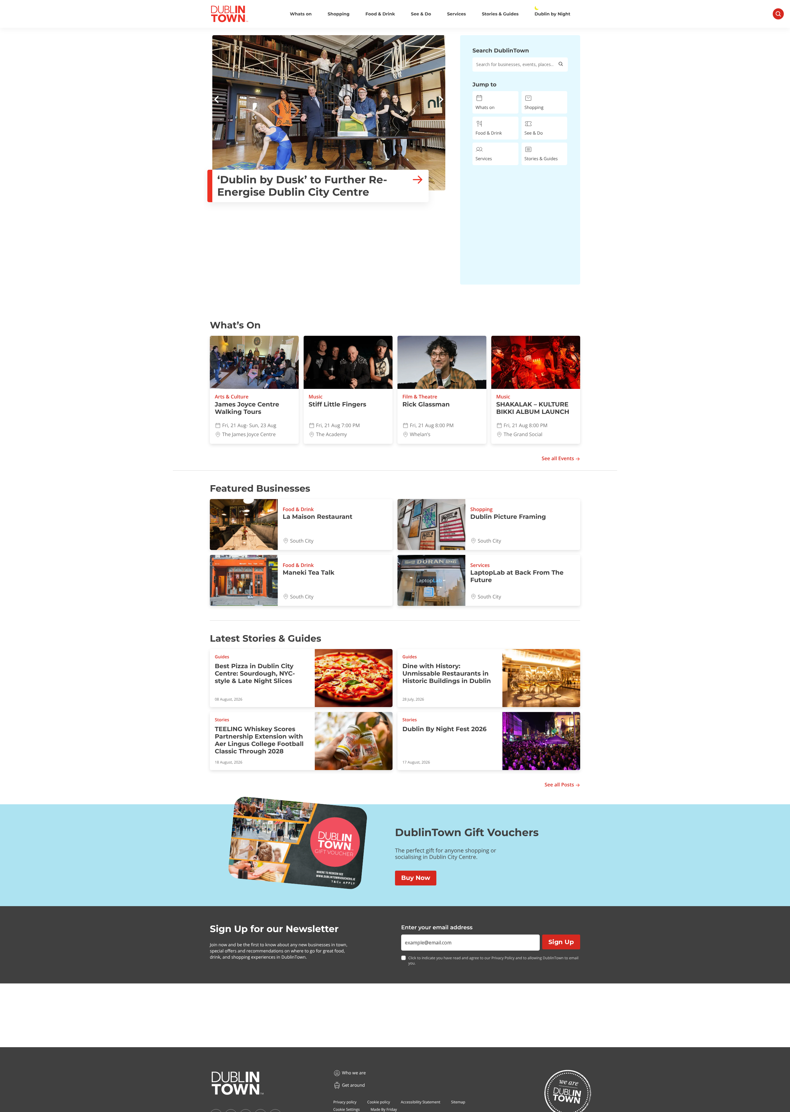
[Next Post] (441, 100)
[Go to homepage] (237, 1083)
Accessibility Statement (420, 1102)
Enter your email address (436, 927)
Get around (353, 1085)
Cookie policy (378, 1102)
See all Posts (559, 785)
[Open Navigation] (778, 13)
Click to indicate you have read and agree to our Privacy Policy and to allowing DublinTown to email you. (493, 961)
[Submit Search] (561, 64)
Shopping (339, 14)
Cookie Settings (346, 1109)
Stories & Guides (500, 14)
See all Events (558, 458)
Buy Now (415, 878)
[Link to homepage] (229, 14)
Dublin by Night (552, 14)
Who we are (354, 1073)
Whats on (301, 14)
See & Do (421, 14)
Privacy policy (344, 1102)
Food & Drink (380, 14)
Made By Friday (384, 1109)
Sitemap (458, 1102)
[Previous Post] (216, 100)
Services (456, 14)
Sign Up (561, 942)
